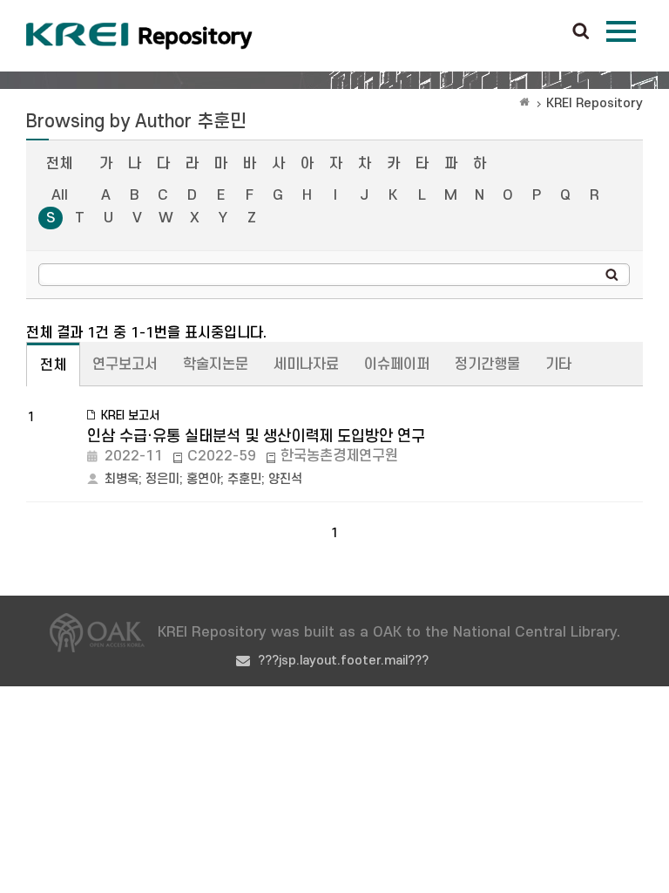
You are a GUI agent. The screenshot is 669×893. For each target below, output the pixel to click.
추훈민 (244, 479)
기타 (558, 364)
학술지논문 (215, 364)
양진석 (285, 479)
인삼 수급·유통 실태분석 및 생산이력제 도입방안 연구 (256, 436)
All (59, 195)
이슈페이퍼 (396, 364)
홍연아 (203, 479)
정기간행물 (487, 364)
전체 (59, 164)
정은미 (162, 479)
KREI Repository (594, 103)
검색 (581, 32)
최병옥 (122, 479)
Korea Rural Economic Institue (139, 36)
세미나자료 (306, 364)
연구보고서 (125, 364)
